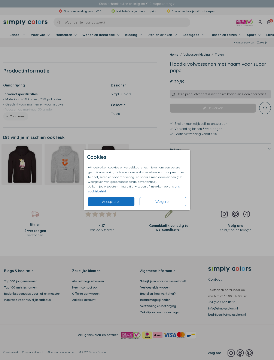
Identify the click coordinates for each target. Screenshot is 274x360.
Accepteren (111, 201)
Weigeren (162, 201)
